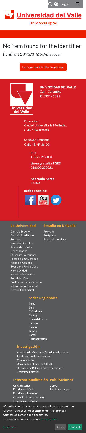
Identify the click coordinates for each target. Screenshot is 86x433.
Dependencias (19, 251)
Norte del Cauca (38, 319)
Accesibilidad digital (22, 290)
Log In (65, 4)
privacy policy (49, 419)
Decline (60, 427)
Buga (32, 307)
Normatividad (19, 270)
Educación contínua (55, 239)
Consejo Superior (21, 231)
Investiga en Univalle (25, 401)
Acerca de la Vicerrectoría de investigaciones (43, 352)
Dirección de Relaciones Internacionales (40, 368)
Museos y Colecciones (23, 255)
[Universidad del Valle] (21, 99)
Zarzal (32, 334)
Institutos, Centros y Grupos (33, 356)
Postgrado (50, 235)
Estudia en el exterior (25, 393)
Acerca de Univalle (21, 247)
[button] (56, 4)
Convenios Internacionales (28, 397)
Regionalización (38, 338)
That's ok (75, 427)
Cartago (33, 315)
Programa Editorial (28, 371)
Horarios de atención (23, 274)
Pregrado (49, 231)
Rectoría (15, 239)
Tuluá (32, 303)
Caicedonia (35, 311)
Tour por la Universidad (24, 266)
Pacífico (33, 323)
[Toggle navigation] (77, 4)
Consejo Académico (22, 235)
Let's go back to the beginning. (43, 67)
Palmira (33, 327)
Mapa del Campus (21, 262)
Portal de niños (19, 278)
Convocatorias (25, 360)
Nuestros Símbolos (22, 243)
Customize (9, 427)
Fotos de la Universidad (24, 258)
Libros (53, 385)
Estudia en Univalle (24, 389)
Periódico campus (60, 389)
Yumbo (33, 331)
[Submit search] (50, 4)
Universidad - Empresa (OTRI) (34, 364)
